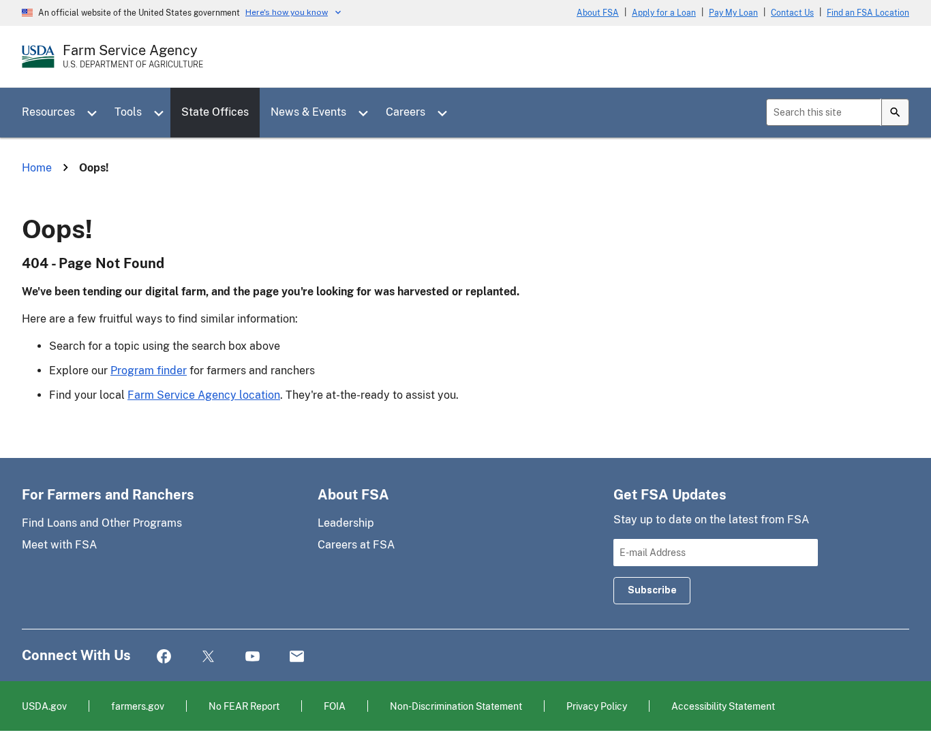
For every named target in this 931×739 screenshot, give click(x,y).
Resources (48, 111)
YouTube (252, 657)
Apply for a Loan (664, 13)
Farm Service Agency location (203, 395)
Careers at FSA (356, 544)
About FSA (598, 13)
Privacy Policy (596, 706)
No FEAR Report (244, 706)
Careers (405, 111)
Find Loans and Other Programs (102, 522)
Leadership (346, 522)
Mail (296, 657)
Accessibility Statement (723, 706)
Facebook (163, 657)
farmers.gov (137, 706)
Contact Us (792, 13)
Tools (128, 111)
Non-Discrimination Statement (456, 706)
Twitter (208, 657)
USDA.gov (44, 706)
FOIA (335, 706)
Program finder (148, 370)
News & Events (308, 111)
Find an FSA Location (868, 13)
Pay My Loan (733, 13)
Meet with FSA (59, 544)
